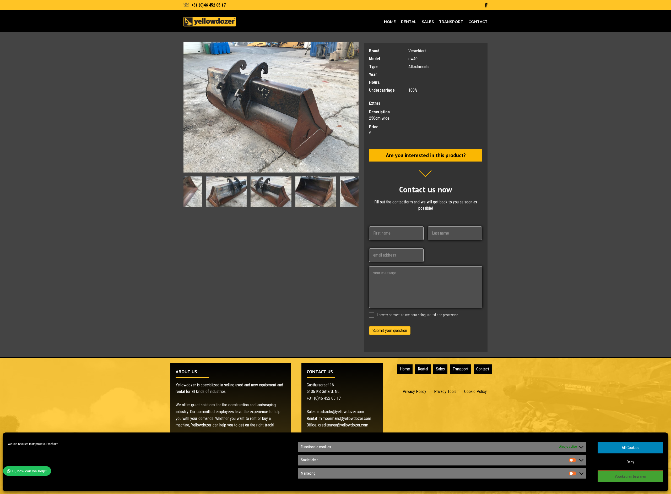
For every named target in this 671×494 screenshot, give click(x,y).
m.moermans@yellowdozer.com (345, 418)
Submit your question (389, 330)
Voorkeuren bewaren (630, 476)
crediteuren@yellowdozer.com (343, 425)
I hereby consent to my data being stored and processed (417, 315)
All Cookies (630, 447)
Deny (630, 462)
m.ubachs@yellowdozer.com (340, 411)
